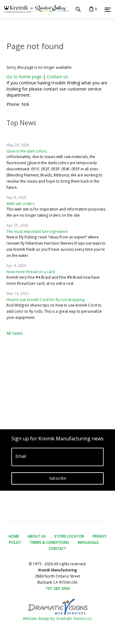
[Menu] (107, 9)
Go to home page (24, 76)
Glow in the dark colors (26, 151)
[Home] (35, 9)
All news (14, 333)
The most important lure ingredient (36, 231)
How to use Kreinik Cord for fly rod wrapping (45, 299)
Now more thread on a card (30, 271)
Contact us (57, 76)
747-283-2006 (57, 588)
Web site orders (20, 203)
